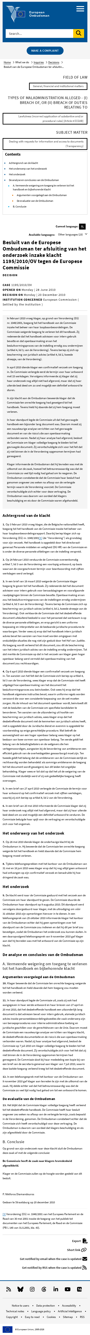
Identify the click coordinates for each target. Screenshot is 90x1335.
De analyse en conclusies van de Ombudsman (34, 180)
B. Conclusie (19, 206)
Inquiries (39, 62)
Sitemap (68, 1317)
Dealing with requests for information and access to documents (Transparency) (46, 144)
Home (7, 62)
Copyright (12, 1317)
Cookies (51, 1317)
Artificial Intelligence (70, 1311)
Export (76, 1241)
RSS (82, 1317)
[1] (40, 538)
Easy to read (32, 1317)
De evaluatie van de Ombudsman (35, 200)
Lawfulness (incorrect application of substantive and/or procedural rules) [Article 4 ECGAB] (50, 118)
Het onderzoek (17, 174)
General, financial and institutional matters (58, 86)
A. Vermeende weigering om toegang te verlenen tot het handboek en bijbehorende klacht (43, 187)
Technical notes (15, 1311)
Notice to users (21, 1305)
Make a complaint (45, 51)
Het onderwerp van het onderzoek (28, 168)
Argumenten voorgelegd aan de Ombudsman (42, 195)
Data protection (45, 1305)
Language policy (41, 1311)
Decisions (53, 62)
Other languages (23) (70, 234)
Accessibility (69, 1305)
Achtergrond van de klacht (23, 163)
